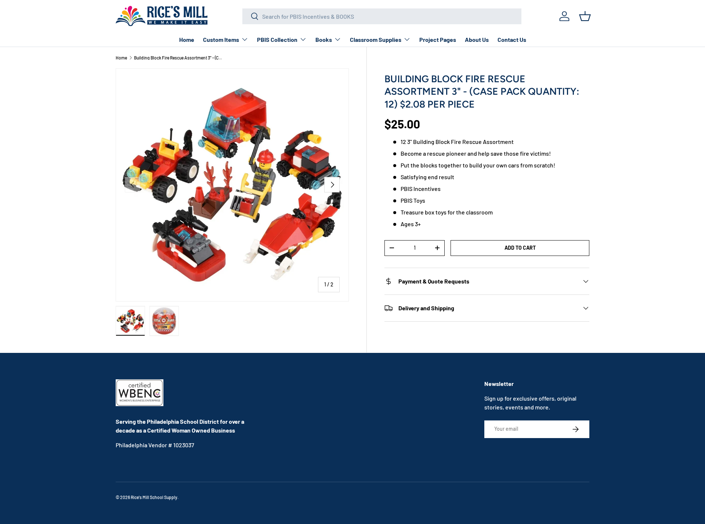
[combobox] (381, 16)
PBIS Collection (277, 39)
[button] (585, 16)
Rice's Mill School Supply (154, 497)
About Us (477, 39)
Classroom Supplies (375, 39)
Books (323, 39)
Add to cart (520, 248)
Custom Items (221, 39)
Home (186, 39)
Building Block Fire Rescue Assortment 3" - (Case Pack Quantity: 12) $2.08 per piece (178, 57)
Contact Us (512, 39)
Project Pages (437, 39)
